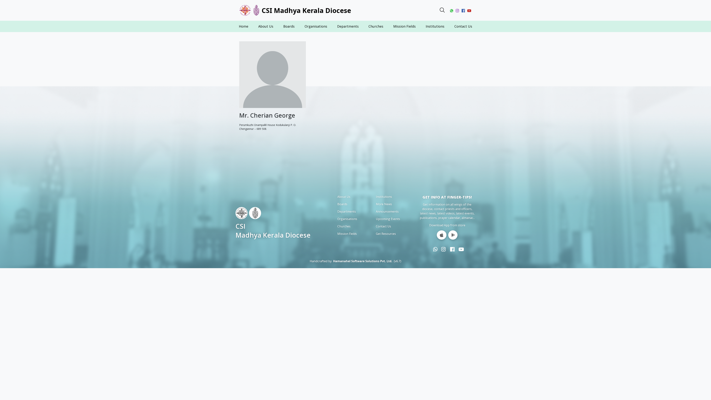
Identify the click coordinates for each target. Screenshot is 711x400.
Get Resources (386, 234)
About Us (265, 26)
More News (384, 204)
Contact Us (463, 26)
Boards (289, 26)
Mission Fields (404, 26)
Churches (375, 26)
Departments (348, 26)
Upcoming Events (388, 219)
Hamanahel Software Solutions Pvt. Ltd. (362, 261)
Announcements (387, 211)
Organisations (316, 26)
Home (243, 26)
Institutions (435, 26)
